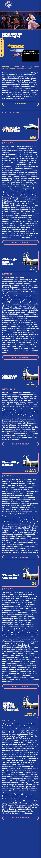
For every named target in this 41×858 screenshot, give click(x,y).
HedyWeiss (33, 268)
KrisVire (34, 583)
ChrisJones (33, 137)
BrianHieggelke (30, 470)
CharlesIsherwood (30, 715)
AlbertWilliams (31, 383)
